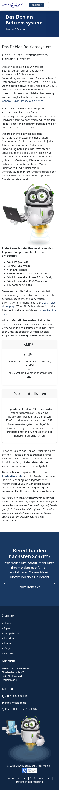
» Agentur (8, 628)
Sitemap (22, 778)
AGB (32, 778)
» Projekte (8, 638)
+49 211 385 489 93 (16, 696)
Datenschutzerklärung (29, 782)
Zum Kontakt (29, 587)
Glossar (10, 778)
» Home (6, 623)
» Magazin (8, 648)
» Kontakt (7, 653)
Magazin (22, 29)
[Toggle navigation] (52, 5)
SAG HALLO (36, 4)
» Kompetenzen (11, 633)
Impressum (44, 778)
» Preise (6, 643)
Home (10, 29)
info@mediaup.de (15, 702)
